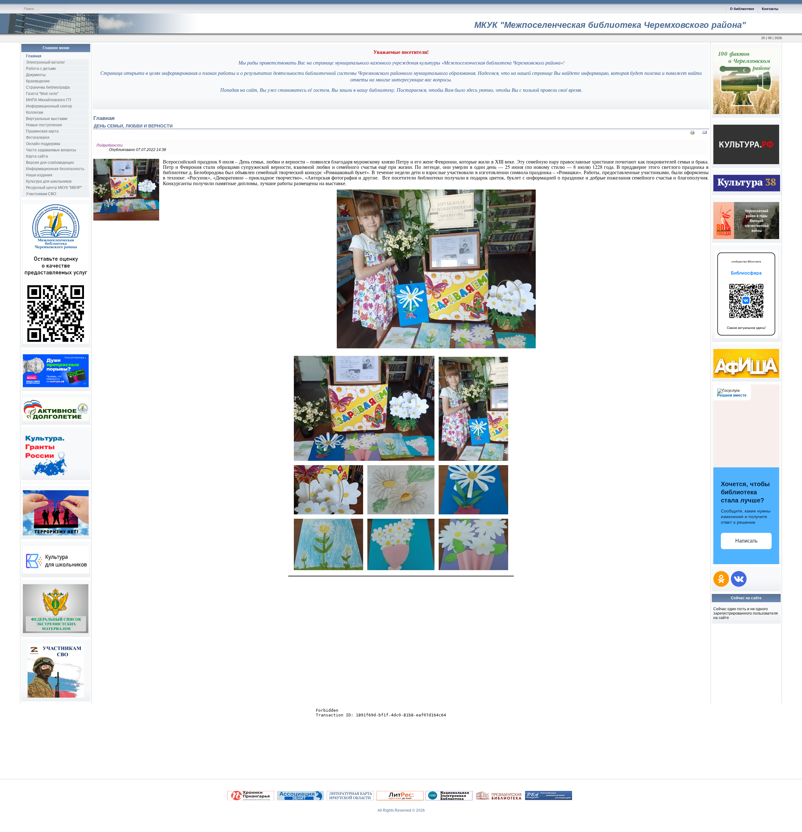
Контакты (770, 9)
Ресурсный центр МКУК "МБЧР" (54, 187)
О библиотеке (742, 9)
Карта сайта (37, 156)
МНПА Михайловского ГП (48, 100)
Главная (33, 56)
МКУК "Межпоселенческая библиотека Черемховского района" (610, 25)
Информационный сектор (49, 106)
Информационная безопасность (55, 169)
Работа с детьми (41, 68)
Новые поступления (44, 125)
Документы (36, 75)
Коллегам (34, 112)
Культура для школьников (48, 181)
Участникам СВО (41, 194)
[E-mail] (704, 134)
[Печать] (692, 134)
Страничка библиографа (48, 87)
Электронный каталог (45, 62)
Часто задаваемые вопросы (51, 150)
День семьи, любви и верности (133, 125)
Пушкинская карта (42, 131)
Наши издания (39, 175)
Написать (746, 540)
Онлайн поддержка (43, 144)
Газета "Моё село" (42, 93)
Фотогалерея (37, 137)
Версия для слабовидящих (50, 162)
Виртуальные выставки (46, 119)
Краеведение (38, 81)
